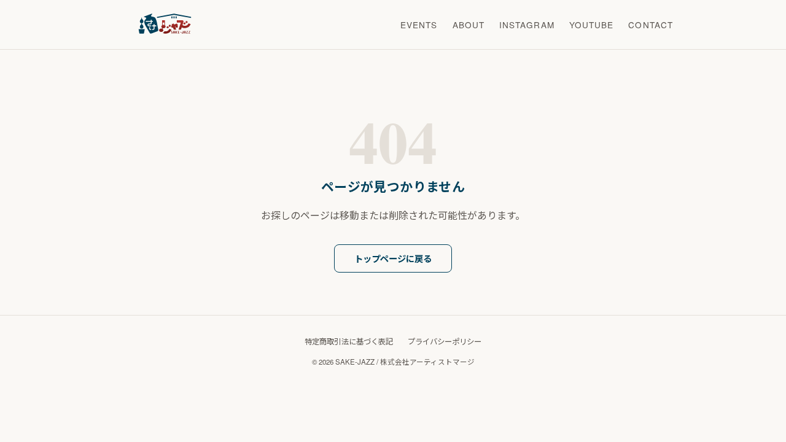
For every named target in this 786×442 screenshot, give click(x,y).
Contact (650, 24)
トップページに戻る (393, 258)
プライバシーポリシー (444, 341)
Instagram (526, 24)
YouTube (591, 24)
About (468, 24)
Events (419, 24)
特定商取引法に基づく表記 (349, 341)
